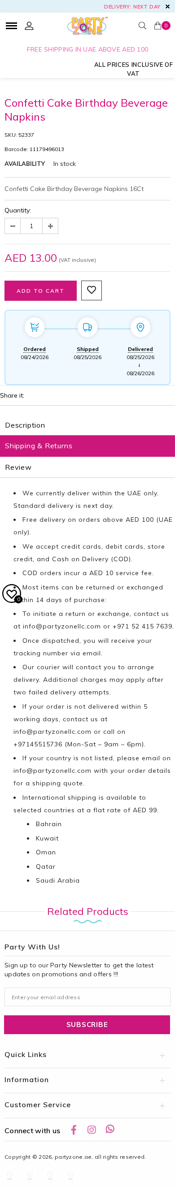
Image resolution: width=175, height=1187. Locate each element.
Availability (24, 163)
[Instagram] (91, 1130)
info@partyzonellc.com (62, 626)
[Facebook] (74, 1130)
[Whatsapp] (110, 1130)
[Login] (29, 26)
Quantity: (17, 210)
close (168, 6)
